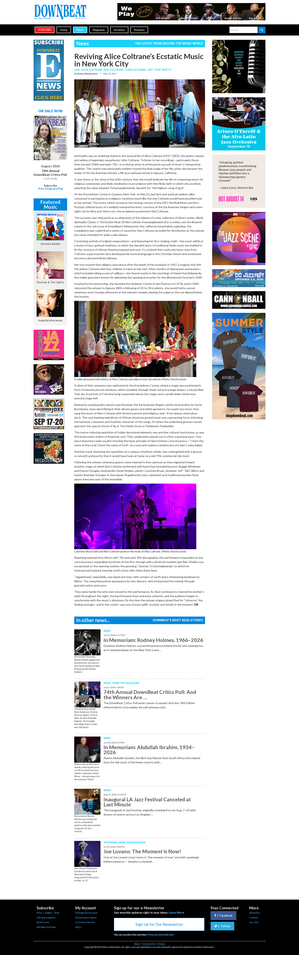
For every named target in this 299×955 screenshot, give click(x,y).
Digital (51, 188)
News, (108, 683)
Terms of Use (148, 944)
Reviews (139, 29)
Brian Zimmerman (87, 73)
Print (41, 188)
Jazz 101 (254, 922)
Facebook (224, 915)
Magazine (99, 29)
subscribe (44, 29)
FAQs (78, 927)
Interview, (111, 842)
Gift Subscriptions (46, 917)
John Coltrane (135, 69)
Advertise (254, 912)
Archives (119, 29)
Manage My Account (86, 912)
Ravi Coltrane (113, 69)
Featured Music (50, 204)
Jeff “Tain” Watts (159, 69)
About (137, 944)
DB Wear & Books (46, 927)
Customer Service (85, 922)
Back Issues (43, 922)
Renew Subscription (86, 917)
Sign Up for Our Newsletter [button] (159, 924)
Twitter (224, 926)
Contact (253, 917)
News (80, 29)
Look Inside (50, 178)
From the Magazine (125, 683)
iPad (60, 188)
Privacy (161, 944)
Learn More (176, 912)
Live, (77, 69)
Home (64, 29)
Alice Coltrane (91, 69)
